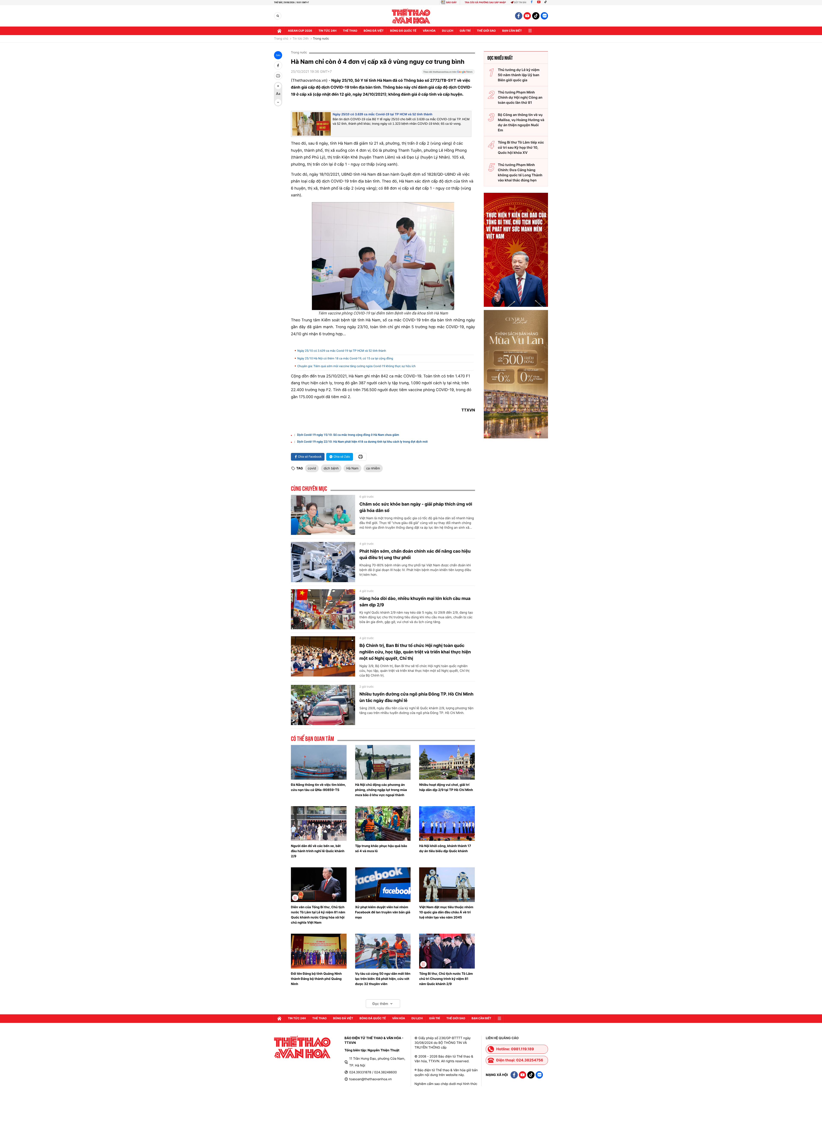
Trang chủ (281, 38)
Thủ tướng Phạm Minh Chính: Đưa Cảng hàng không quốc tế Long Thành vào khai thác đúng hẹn (520, 172)
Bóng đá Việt (374, 31)
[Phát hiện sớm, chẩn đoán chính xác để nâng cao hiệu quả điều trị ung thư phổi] (323, 562)
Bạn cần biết (512, 31)
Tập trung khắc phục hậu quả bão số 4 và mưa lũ (381, 848)
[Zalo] (544, 15)
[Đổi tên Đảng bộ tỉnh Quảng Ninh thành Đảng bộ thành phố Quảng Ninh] (319, 951)
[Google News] (448, 73)
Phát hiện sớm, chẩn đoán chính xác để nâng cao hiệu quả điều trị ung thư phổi (415, 554)
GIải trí (465, 31)
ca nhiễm (373, 468)
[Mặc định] (278, 94)
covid (312, 468)
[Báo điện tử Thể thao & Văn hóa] (411, 16)
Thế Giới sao (486, 31)
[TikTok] (546, 2)
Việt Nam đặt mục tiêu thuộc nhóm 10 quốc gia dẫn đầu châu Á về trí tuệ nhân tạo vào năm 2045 (446, 912)
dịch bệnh (331, 468)
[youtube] (527, 15)
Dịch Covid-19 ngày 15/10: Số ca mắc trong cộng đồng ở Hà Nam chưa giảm (348, 435)
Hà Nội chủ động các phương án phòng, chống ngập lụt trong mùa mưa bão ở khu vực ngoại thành (381, 790)
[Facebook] (531, 2)
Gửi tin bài (520, 2)
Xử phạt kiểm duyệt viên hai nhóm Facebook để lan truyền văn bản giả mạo (382, 912)
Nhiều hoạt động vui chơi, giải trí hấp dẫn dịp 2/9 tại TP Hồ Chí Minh (446, 787)
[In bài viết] (278, 76)
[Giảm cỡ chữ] (278, 102)
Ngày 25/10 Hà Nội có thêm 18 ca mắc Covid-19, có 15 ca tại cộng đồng (345, 358)
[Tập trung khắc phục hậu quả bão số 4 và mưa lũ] (383, 823)
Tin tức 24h (328, 31)
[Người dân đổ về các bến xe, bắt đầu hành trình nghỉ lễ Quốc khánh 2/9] (319, 823)
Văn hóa (429, 31)
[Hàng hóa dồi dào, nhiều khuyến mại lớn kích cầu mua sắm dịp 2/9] (323, 609)
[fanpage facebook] (518, 15)
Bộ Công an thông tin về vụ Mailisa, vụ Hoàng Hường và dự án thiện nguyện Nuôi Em (521, 122)
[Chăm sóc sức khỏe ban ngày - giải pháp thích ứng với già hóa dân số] (323, 515)
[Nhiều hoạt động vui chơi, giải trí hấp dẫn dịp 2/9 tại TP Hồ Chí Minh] (447, 762)
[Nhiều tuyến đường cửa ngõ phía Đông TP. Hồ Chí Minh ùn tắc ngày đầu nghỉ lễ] (323, 705)
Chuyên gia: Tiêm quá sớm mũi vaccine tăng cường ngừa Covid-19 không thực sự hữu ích (356, 366)
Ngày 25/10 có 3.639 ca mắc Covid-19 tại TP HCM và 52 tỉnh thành (382, 114)
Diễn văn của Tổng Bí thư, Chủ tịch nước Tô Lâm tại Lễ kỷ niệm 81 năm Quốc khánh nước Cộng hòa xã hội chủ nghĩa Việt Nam (318, 914)
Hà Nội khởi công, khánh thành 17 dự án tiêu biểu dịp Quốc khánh (445, 848)
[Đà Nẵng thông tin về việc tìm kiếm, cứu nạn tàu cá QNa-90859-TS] (319, 762)
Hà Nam (352, 468)
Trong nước (321, 38)
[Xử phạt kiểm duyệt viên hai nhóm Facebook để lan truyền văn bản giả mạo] (383, 884)
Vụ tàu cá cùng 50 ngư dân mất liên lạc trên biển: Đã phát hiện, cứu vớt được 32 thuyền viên (382, 979)
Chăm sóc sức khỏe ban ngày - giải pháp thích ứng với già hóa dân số (415, 507)
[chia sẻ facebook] (278, 65)
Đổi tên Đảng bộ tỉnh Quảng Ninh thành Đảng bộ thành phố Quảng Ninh (316, 979)
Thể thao (350, 31)
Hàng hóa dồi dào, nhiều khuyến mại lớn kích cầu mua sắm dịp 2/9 (415, 601)
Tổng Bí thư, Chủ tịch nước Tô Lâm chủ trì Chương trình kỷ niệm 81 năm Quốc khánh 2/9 (446, 979)
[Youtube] (539, 2)
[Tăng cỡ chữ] (278, 86)
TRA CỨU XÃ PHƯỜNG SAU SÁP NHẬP (485, 2)
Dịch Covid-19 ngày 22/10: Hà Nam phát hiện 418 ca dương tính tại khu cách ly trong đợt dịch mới (362, 442)
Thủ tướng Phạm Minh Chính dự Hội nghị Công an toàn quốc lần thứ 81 (520, 97)
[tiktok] (535, 15)
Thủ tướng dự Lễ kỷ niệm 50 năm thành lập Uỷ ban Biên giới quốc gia (518, 75)
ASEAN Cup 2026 (300, 31)
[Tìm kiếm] (277, 16)
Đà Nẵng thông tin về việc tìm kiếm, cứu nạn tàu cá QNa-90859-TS (318, 787)
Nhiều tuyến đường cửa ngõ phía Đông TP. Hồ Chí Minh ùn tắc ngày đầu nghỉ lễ (416, 697)
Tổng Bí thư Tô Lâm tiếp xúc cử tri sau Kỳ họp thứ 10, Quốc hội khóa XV (521, 147)
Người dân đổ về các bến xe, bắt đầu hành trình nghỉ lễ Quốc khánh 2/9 (317, 851)
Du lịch (447, 31)
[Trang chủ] (279, 31)
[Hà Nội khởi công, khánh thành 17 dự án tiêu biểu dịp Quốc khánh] (447, 823)
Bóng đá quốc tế (403, 31)
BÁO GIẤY (451, 2)
